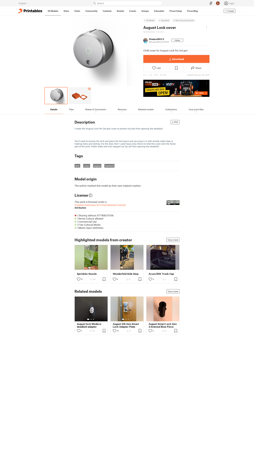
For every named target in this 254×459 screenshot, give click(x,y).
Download (178, 58)
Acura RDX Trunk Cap (161, 273)
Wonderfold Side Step (125, 273)
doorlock (109, 165)
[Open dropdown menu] (206, 27)
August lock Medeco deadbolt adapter (89, 325)
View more (173, 239)
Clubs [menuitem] (77, 11)
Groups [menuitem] (145, 11)
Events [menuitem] (132, 11)
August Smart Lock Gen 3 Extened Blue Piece (163, 325)
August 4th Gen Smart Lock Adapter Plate (126, 325)
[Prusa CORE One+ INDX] (176, 88)
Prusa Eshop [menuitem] (175, 11)
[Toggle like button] (78, 279)
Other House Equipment (184, 20)
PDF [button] (176, 122)
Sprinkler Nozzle (87, 273)
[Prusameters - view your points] (218, 3)
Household (165, 20)
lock (77, 165)
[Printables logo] (30, 11)
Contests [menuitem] (107, 11)
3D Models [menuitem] (52, 11)
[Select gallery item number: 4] (129, 267)
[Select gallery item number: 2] (92, 267)
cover (86, 165)
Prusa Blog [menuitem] (192, 11)
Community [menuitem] (91, 11)
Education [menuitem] (159, 11)
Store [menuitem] (66, 11)
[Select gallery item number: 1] (89, 267)
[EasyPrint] (211, 3)
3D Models (150, 20)
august (97, 165)
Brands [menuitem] (120, 11)
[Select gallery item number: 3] (127, 267)
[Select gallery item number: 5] (131, 267)
